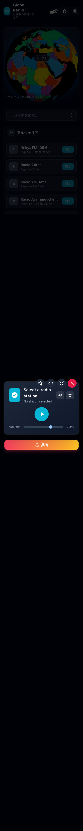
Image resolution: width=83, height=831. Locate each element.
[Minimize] (61, 383)
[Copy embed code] (50, 383)
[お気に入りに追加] (40, 383)
